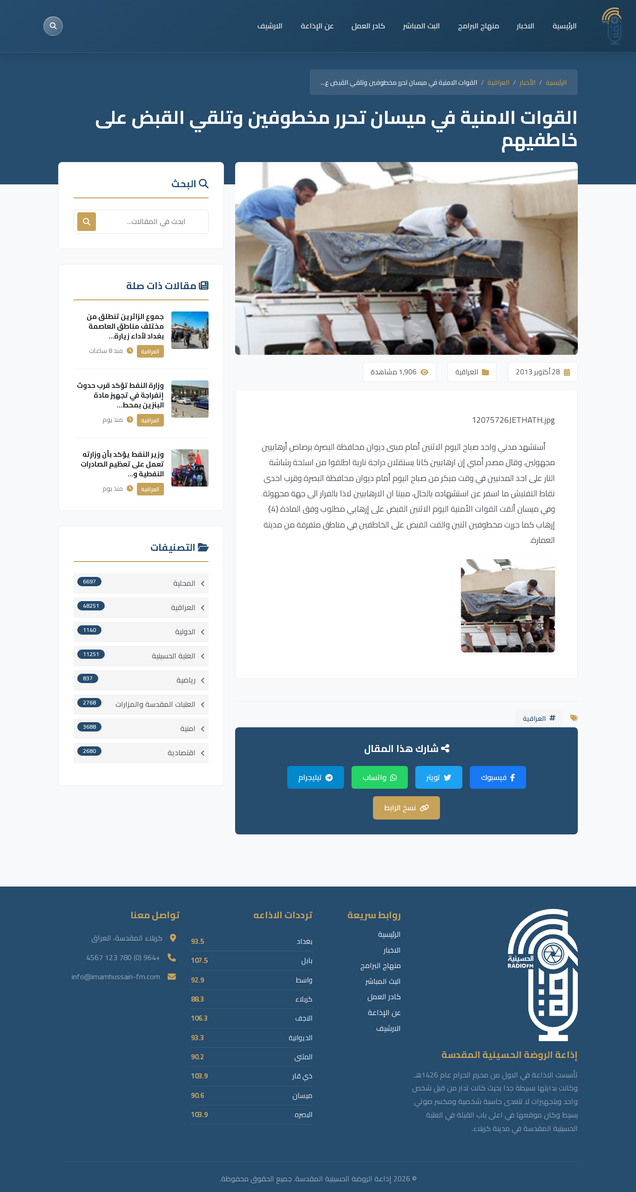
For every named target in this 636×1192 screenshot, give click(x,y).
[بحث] (53, 26)
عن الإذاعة (317, 26)
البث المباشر (421, 26)
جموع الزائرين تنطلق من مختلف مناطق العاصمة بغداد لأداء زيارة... (125, 326)
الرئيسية (565, 26)
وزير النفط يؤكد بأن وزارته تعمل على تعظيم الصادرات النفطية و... (122, 464)
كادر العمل (368, 26)
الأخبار (527, 82)
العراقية (498, 82)
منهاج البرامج (478, 26)
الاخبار (526, 26)
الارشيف (270, 26)
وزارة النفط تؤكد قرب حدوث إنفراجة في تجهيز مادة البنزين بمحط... (120, 395)
